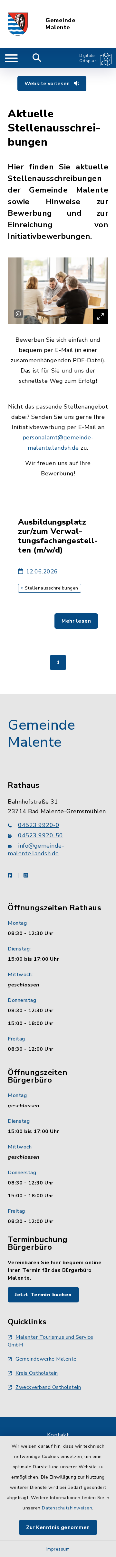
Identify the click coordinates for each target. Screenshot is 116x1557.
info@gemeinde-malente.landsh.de (36, 849)
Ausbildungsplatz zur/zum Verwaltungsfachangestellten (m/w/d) (58, 536)
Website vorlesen (47, 83)
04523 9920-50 (40, 835)
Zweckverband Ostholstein (48, 1387)
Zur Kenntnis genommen (58, 1527)
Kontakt (58, 1435)
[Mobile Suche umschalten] (37, 58)
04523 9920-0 (38, 825)
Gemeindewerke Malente (46, 1359)
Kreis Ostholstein (36, 1373)
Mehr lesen (76, 621)
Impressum (58, 1549)
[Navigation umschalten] (11, 58)
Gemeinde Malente (60, 24)
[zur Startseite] (18, 24)
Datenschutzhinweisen (67, 1508)
